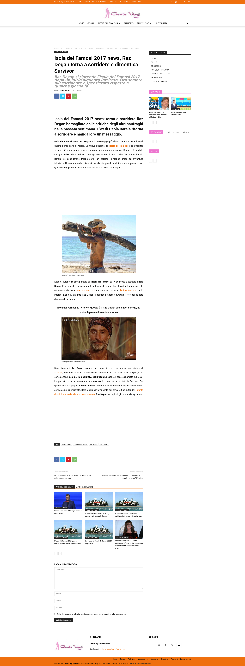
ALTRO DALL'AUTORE (84, 487)
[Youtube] (189, 2)
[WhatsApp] (74, 96)
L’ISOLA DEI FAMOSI (159, 81)
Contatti (123, 659)
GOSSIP (87, 2)
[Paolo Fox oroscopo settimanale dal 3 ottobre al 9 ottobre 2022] (159, 103)
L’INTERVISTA (136, 2)
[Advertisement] (122, 38)
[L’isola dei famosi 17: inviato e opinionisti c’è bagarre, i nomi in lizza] (129, 501)
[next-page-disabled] (155, 141)
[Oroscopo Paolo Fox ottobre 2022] (181, 103)
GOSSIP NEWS (66, 444)
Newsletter (154, 659)
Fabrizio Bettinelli (62, 90)
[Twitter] (184, 2)
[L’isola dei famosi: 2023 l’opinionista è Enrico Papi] (68, 500)
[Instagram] (176, 2)
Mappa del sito (143, 659)
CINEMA (176, 132)
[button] (188, 23)
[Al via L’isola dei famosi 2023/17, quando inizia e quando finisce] (99, 501)
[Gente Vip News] (122, 12)
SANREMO (113, 2)
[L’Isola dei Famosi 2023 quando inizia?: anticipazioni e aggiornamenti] (68, 529)
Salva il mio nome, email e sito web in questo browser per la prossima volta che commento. (92, 614)
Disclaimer (165, 659)
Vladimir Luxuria (127, 290)
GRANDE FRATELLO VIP (160, 73)
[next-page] (60, 553)
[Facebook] (172, 2)
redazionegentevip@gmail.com (113, 649)
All (169, 132)
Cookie (131, 663)
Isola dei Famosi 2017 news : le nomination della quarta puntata (72, 476)
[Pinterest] (180, 2)
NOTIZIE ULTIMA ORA (99, 2)
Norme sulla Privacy (143, 663)
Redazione (131, 659)
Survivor (58, 372)
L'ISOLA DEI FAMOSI (80, 48)
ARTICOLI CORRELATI (64, 487)
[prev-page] (56, 553)
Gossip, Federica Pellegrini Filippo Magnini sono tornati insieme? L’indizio (122, 476)
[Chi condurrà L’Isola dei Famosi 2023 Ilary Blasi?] (99, 529)
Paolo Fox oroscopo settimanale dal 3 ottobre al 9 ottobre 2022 (158, 114)
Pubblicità (174, 659)
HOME (80, 2)
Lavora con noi (185, 659)
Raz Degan (93, 444)
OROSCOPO (156, 66)
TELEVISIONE (124, 2)
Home (56, 48)
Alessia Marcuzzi (86, 290)
